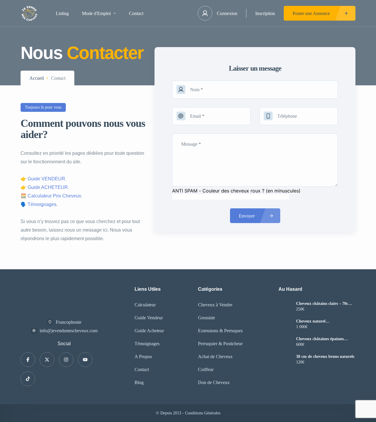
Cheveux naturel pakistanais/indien (312, 321)
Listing (62, 13)
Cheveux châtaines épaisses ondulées (320, 339)
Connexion (227, 13)
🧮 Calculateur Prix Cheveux (51, 195)
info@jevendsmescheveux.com (69, 330)
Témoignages (147, 343)
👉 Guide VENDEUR (43, 178)
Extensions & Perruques (220, 330)
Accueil (36, 78)
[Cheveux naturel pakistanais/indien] (285, 324)
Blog (139, 382)
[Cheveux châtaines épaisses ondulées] (285, 342)
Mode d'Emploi (96, 13)
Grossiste (206, 317)
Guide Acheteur (149, 330)
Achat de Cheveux (215, 356)
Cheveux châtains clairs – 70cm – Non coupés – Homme (325, 304)
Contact (136, 13)
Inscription (265, 13)
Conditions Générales (202, 413)
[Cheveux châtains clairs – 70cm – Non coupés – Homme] (285, 307)
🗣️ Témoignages (38, 204)
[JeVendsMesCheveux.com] (29, 13)
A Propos (143, 356)
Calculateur (145, 304)
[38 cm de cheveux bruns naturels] (285, 360)
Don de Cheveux (214, 382)
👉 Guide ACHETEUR (44, 187)
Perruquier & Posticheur (220, 343)
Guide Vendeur (149, 317)
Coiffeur (206, 369)
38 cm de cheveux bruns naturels (325, 357)
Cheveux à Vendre (215, 304)
